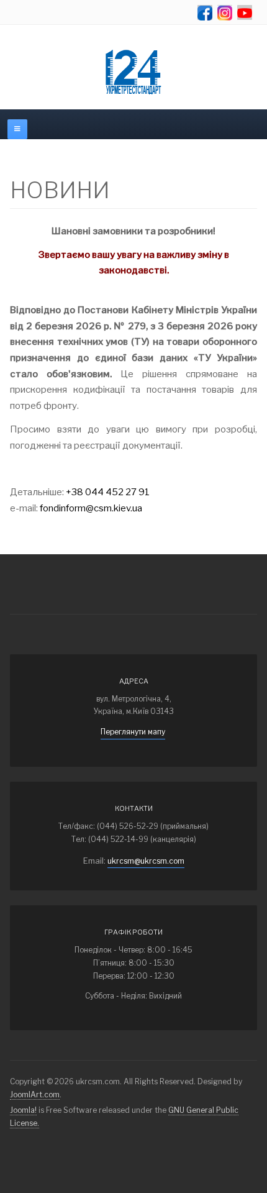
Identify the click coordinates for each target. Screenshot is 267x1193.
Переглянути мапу (133, 731)
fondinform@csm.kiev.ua (91, 508)
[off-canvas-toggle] (17, 129)
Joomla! (23, 1110)
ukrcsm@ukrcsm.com (145, 861)
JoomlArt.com (35, 1094)
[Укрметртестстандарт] (133, 72)
